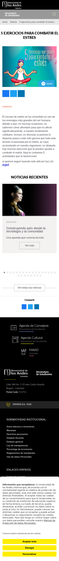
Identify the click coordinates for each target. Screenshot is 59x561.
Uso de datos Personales (19, 457)
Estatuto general (15, 442)
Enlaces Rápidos (19, 469)
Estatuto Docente (15, 438)
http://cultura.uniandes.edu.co (29, 340)
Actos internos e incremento (20, 426)
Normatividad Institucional (26, 419)
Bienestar (11, 430)
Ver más (29, 245)
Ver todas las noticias (29, 287)
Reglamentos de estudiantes (21, 453)
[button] (4, 272)
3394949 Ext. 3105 (22, 404)
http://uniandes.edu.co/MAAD (29, 352)
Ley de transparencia (17, 445)
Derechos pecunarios (17, 434)
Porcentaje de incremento (19, 449)
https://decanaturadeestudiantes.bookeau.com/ (29, 328)
